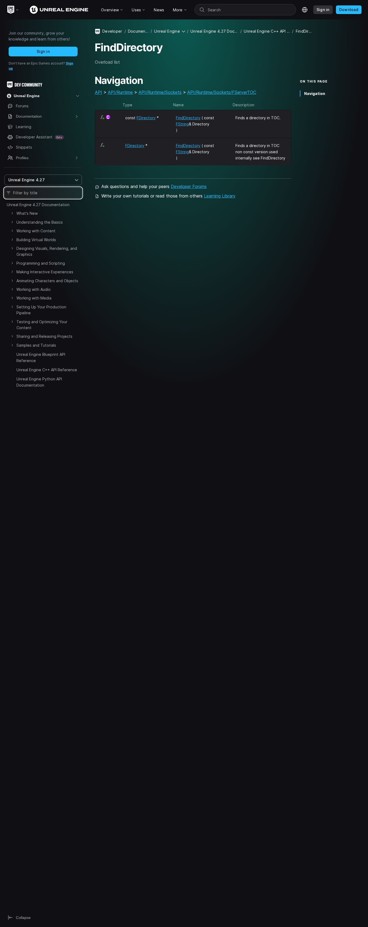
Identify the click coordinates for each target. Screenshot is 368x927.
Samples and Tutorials (36, 345)
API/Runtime (120, 92)
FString (182, 124)
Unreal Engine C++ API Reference (46, 369)
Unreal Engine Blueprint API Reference (40, 357)
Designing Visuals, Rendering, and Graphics (46, 251)
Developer (112, 31)
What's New (27, 213)
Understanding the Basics (39, 222)
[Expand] (12, 213)
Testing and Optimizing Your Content (41, 324)
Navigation (314, 93)
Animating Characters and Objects (47, 280)
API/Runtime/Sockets (160, 92)
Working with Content (35, 231)
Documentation (138, 31)
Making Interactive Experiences (44, 272)
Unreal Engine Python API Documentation (39, 382)
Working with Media (33, 298)
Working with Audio (33, 289)
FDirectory (146, 117)
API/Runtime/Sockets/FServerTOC (221, 92)
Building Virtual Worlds (36, 239)
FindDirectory (188, 117)
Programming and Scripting (40, 263)
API (98, 92)
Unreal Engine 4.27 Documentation (38, 204)
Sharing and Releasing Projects (44, 336)
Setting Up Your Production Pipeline (41, 310)
